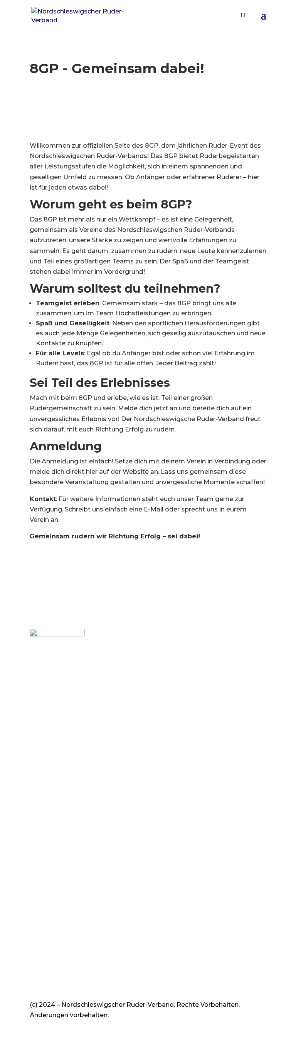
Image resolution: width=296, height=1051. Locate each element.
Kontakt (43, 776)
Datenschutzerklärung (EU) (72, 813)
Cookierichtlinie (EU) (61, 803)
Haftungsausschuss (61, 824)
